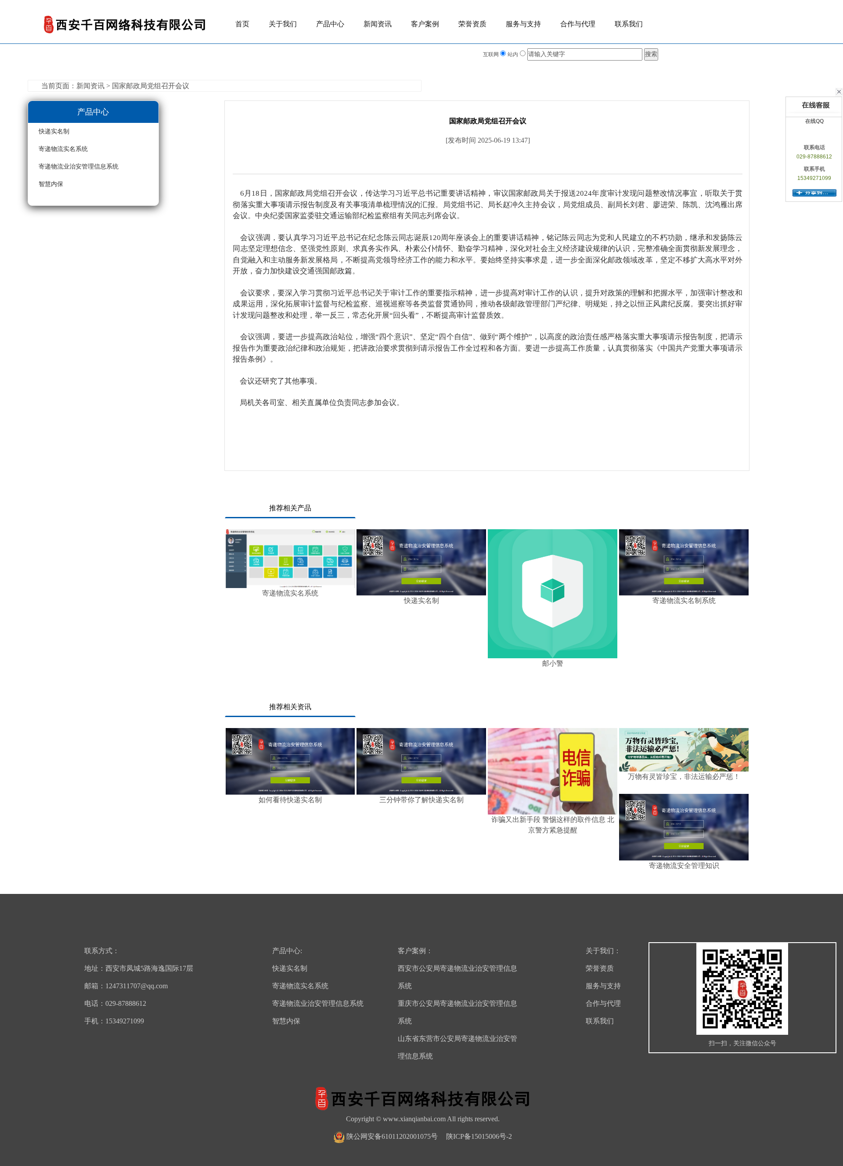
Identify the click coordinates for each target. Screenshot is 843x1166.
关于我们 (283, 24)
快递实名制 (54, 131)
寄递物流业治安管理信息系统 (79, 166)
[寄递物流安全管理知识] (684, 827)
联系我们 (629, 24)
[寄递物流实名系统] (290, 558)
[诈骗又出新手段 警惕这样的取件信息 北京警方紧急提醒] (552, 771)
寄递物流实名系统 (63, 149)
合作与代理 (577, 24)
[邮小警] (552, 594)
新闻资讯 (378, 24)
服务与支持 (523, 24)
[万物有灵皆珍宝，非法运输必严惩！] (684, 749)
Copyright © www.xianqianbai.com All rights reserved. (423, 1119)
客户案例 (425, 24)
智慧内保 (51, 184)
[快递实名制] (421, 562)
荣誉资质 (472, 24)
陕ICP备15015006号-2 (479, 1136)
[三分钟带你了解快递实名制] (421, 761)
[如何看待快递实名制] (290, 761)
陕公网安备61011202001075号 (392, 1136)
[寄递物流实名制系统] (684, 562)
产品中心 (330, 24)
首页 (242, 24)
